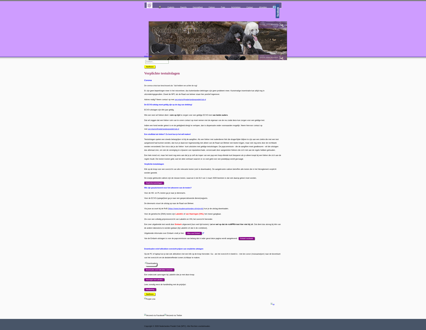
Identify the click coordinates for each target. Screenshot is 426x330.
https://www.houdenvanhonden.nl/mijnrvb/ (186, 209)
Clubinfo (170, 7)
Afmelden (263, 7)
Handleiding (150, 289)
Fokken (212, 7)
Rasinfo (183, 7)
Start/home (150, 67)
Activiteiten (235, 7)
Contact (250, 7)
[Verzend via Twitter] (173, 315)
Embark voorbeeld (246, 238)
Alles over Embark (193, 233)
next (150, 56)
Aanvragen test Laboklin (154, 279)
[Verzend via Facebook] (154, 315)
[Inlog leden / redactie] (274, 7)
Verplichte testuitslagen (154, 183)
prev (146, 56)
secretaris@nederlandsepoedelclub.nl (190, 100)
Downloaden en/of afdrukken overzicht (159, 270)
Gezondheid (198, 7)
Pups (223, 7)
